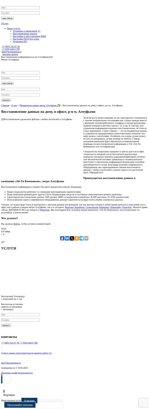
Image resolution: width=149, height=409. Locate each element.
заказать (6, 100)
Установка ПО (20, 41)
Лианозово (115, 207)
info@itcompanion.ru (11, 51)
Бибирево (104, 207)
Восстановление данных (25, 33)
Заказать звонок (10, 54)
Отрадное (127, 207)
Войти (17, 224)
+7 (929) (11, 49)
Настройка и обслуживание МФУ (29, 36)
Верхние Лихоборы (74, 207)
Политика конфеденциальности (17, 373)
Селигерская (92, 207)
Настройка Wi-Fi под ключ (26, 39)
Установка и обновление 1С (27, 31)
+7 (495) (11, 46)
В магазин (29, 400)
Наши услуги (13, 28)
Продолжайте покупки (20, 404)
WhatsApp (44, 210)
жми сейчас (7, 18)
